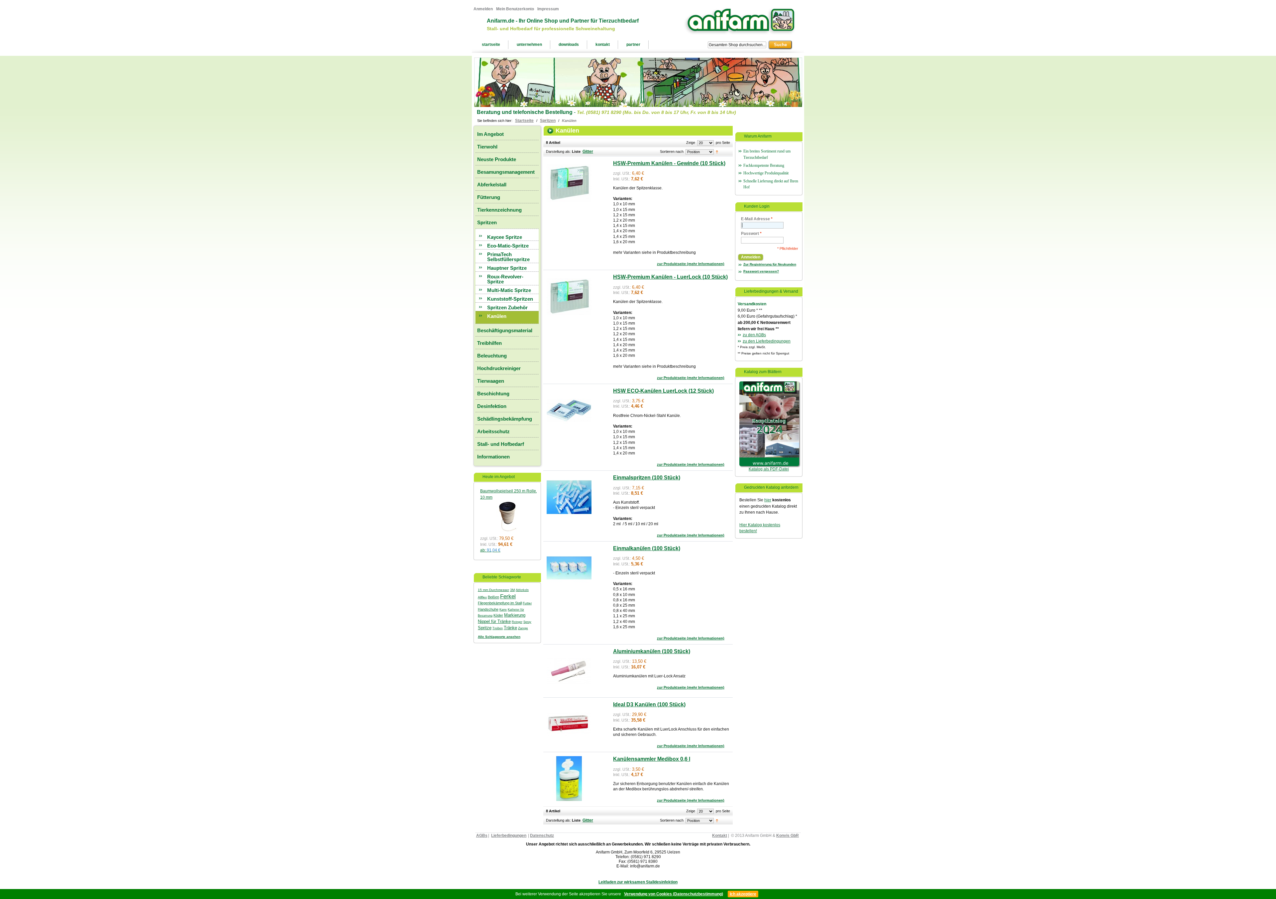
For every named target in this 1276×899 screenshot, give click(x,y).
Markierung (514, 615)
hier (767, 500)
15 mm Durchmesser (493, 590)
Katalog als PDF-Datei (769, 469)
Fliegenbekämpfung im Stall (500, 603)
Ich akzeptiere (743, 894)
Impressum (548, 9)
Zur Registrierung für (769, 264)
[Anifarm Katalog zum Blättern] (769, 384)
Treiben (497, 628)
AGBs (481, 835)
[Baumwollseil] (506, 503)
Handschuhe (488, 609)
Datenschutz (542, 835)
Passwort (751, 233)
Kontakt (719, 835)
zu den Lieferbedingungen (767, 341)
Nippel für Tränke (494, 621)
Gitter (588, 151)
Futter (527, 603)
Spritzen (548, 120)
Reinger (517, 622)
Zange (523, 628)
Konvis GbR (787, 835)
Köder (498, 615)
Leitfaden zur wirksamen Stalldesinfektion (638, 882)
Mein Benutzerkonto (515, 9)
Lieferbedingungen (508, 835)
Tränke (510, 627)
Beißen (493, 597)
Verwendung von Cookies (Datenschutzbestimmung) (673, 894)
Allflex (482, 597)
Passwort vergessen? (761, 271)
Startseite (524, 120)
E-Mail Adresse (757, 219)
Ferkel (508, 596)
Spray (527, 622)
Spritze (484, 628)
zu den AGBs (754, 335)
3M (512, 590)
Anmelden (483, 9)
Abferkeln (522, 590)
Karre (503, 609)
